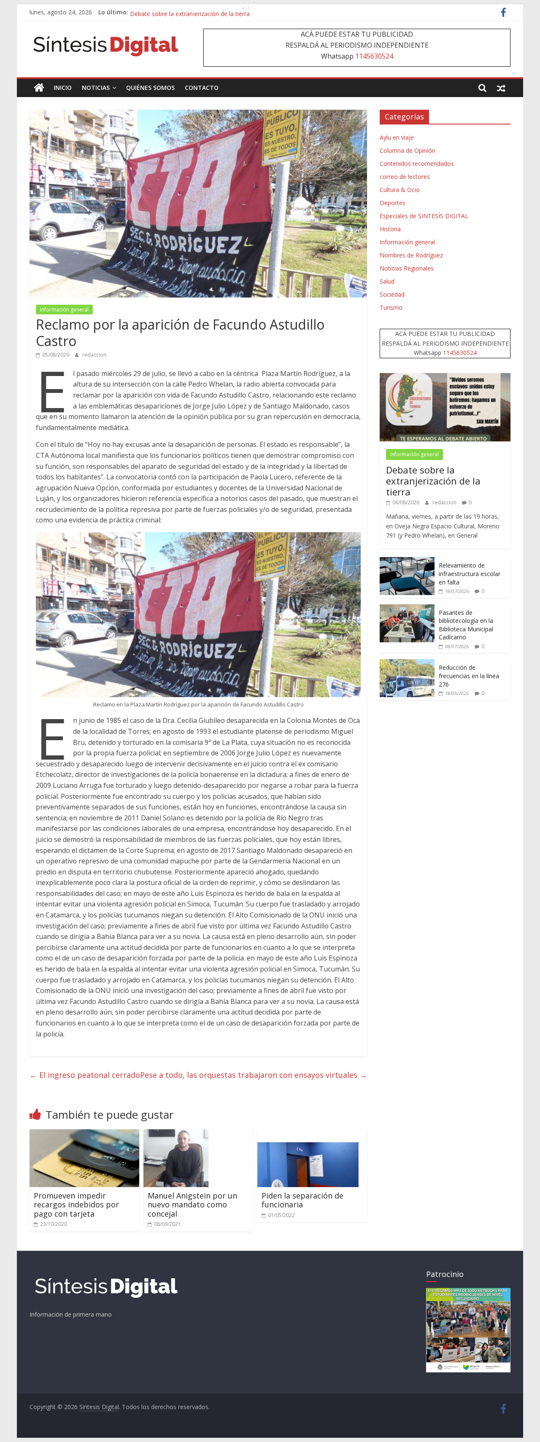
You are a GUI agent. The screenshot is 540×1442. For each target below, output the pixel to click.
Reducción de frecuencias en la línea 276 (469, 675)
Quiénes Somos (150, 88)
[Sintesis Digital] (39, 88)
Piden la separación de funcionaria (302, 1200)
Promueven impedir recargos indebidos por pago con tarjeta (76, 1204)
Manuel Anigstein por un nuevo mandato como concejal (192, 1204)
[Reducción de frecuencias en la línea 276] (407, 664)
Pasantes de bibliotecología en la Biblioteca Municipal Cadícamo (466, 625)
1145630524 (374, 56)
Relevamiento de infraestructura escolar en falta (469, 573)
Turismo (391, 307)
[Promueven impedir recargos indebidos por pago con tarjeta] (84, 1134)
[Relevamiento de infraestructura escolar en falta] (407, 561)
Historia (390, 229)
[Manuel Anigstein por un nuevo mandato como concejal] (198, 1134)
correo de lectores (405, 177)
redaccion (94, 354)
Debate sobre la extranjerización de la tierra (433, 480)
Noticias (96, 88)
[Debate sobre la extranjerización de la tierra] (445, 377)
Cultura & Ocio (400, 190)
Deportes (392, 203)
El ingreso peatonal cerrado (85, 1075)
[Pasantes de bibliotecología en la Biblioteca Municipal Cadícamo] (407, 609)
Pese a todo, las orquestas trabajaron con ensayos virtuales (253, 1075)
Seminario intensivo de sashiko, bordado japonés (197, 12)
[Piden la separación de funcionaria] (312, 1134)
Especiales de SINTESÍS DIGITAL (424, 216)
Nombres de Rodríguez (411, 255)
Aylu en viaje (397, 137)
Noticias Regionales (407, 268)
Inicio (63, 88)
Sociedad (392, 294)
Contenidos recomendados (417, 164)
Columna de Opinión (407, 150)
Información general (64, 309)
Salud (387, 281)
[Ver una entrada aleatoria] (501, 88)
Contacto (202, 88)
